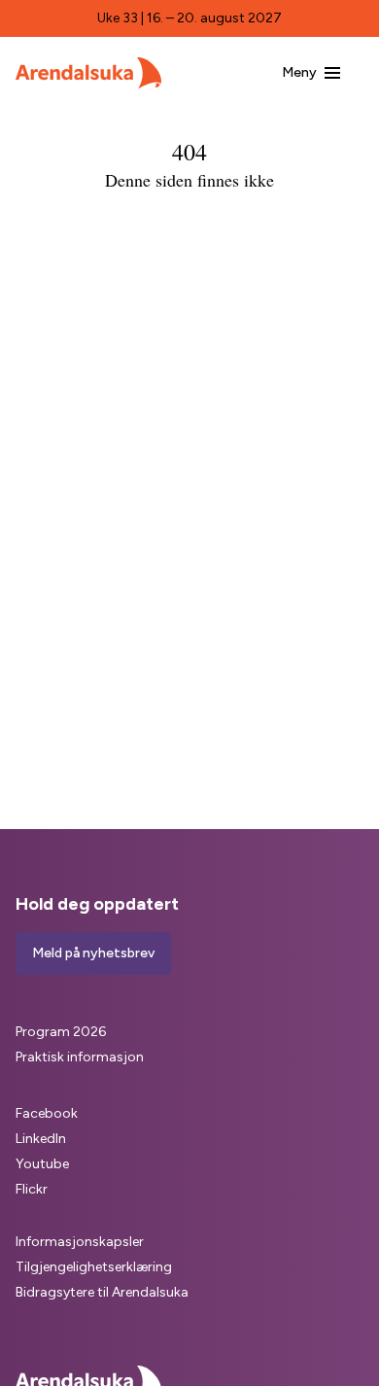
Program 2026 (61, 1031)
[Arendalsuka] (88, 72)
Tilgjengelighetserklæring (94, 1267)
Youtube (42, 1164)
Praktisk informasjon (80, 1057)
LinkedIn (41, 1138)
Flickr (32, 1189)
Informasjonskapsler (80, 1241)
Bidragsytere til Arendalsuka (102, 1292)
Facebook (47, 1113)
